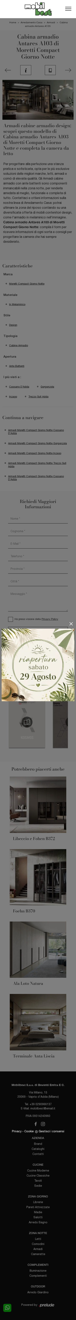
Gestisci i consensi (51, 1131)
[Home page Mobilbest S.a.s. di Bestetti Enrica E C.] (38, 9)
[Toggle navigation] (68, 9)
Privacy (16, 1131)
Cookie (29, 1131)
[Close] (71, 624)
